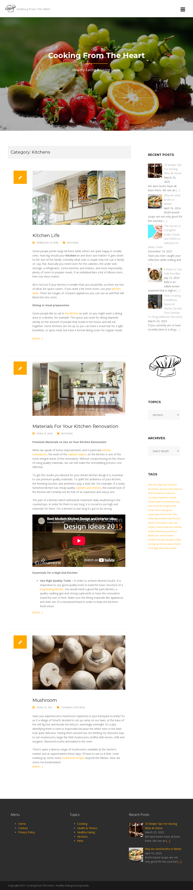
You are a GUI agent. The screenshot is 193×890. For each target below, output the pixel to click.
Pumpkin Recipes (156, 539)
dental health (154, 501)
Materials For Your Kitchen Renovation (75, 426)
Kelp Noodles (173, 518)
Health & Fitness (87, 828)
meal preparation (165, 527)
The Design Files (155, 548)
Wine (80, 841)
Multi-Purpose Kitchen (166, 531)
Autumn (164, 489)
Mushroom (44, 700)
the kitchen (71, 313)
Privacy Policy (26, 832)
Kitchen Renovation (158, 523)
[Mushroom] (78, 662)
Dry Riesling (167, 501)
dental (173, 497)
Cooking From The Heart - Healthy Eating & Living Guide (57, 885)
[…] (178, 190)
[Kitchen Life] (78, 197)
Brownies (158, 493)
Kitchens (72, 242)
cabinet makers (77, 454)
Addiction (153, 484)
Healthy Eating (86, 832)
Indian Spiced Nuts (157, 518)
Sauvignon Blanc (174, 539)
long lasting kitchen (51, 589)
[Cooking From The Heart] (28, 8)
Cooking (67, 707)
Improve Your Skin (168, 514)
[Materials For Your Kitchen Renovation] (78, 388)
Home (22, 823)
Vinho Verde (170, 548)
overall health (166, 535)
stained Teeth (174, 544)
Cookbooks (169, 493)
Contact (23, 828)
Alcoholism (153, 489)
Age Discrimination (167, 484)
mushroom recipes (73, 758)
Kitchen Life (46, 235)
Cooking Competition (158, 497)
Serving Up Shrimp (157, 544)
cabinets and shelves (88, 488)
